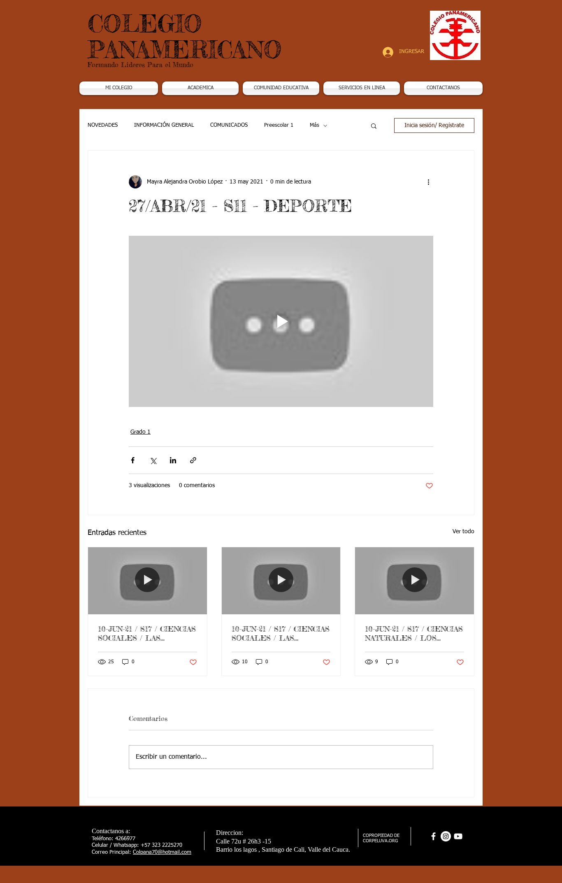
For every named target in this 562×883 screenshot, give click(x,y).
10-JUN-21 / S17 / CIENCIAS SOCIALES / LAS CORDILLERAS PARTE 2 (281, 633)
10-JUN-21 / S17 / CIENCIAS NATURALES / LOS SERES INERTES (414, 633)
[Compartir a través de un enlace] (193, 460)
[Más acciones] (428, 182)
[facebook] (433, 836)
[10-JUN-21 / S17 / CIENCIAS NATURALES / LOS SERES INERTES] (414, 580)
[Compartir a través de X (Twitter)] (153, 460)
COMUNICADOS (229, 125)
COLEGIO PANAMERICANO (185, 36)
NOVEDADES (103, 125)
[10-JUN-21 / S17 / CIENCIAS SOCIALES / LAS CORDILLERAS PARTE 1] (147, 580)
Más (314, 125)
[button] (200, 88)
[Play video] (281, 321)
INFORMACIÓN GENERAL (164, 125)
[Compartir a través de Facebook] (133, 460)
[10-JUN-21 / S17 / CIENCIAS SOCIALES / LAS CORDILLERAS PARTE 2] (281, 580)
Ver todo (463, 531)
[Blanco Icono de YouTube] (458, 836)
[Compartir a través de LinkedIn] (173, 460)
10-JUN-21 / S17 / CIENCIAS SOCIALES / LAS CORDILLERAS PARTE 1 (147, 633)
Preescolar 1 (278, 125)
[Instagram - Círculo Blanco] (446, 836)
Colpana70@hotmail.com (162, 852)
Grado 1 (140, 432)
